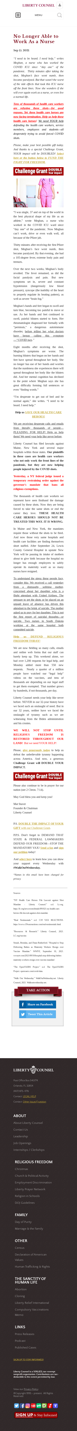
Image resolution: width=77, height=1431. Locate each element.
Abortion (21, 1289)
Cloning (20, 1296)
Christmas (21, 1169)
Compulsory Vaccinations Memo (32, 1312)
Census (20, 1248)
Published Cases (25, 1347)
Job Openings (22, 1143)
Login (59, 3)
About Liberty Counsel (28, 1123)
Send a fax (46, 847)
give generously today (36, 750)
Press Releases (24, 1334)
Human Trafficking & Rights (32, 1266)
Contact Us (20, 1129)
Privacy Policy (31, 1389)
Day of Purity (23, 1222)
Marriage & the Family (29, 1228)
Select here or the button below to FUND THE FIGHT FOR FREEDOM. (38, 158)
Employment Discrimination (33, 1182)
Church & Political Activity (32, 1176)
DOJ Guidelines (25, 1203)
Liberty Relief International (32, 1303)
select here (25, 859)
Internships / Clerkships (29, 1150)
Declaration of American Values (31, 1257)
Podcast (20, 1341)
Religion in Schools (27, 1196)
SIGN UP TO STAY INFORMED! (28, 1359)
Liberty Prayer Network (30, 1189)
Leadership (20, 1136)
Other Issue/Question (34, 1101)
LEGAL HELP (29, 1096)
